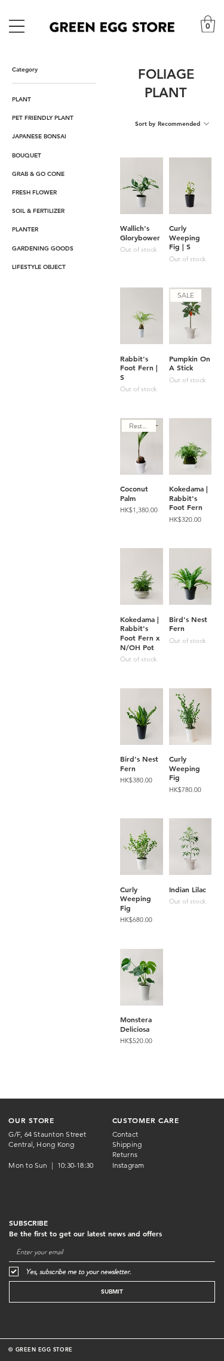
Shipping (127, 1144)
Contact (125, 1134)
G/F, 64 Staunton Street (47, 1134)
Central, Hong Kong (42, 1144)
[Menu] (16, 26)
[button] (208, 24)
